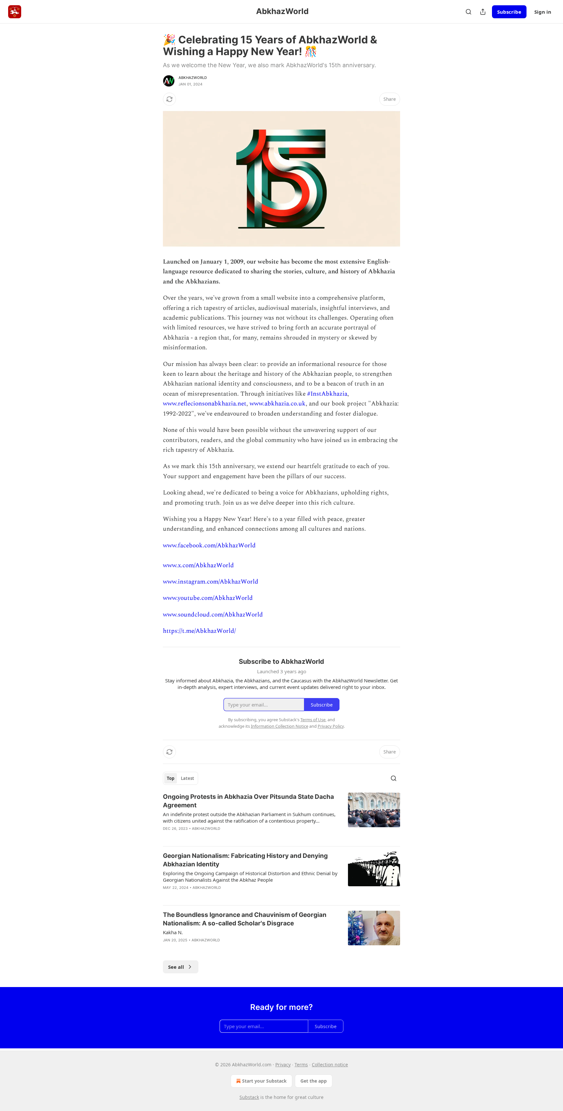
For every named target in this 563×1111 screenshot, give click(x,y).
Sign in (542, 11)
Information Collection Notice (279, 726)
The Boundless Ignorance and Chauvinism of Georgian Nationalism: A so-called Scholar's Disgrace (244, 919)
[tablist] (180, 778)
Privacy (283, 1064)
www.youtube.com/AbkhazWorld (208, 598)
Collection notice (330, 1064)
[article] (281, 817)
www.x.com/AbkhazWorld (198, 565)
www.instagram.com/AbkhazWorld (210, 581)
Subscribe (509, 11)
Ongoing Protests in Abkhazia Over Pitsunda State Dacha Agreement (248, 801)
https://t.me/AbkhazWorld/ (199, 631)
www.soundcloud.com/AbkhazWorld (213, 614)
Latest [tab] (187, 778)
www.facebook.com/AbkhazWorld (209, 545)
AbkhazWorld (193, 77)
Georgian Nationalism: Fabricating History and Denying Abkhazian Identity (245, 860)
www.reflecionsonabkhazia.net (204, 403)
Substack (249, 1097)
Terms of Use (312, 720)
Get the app (313, 1081)
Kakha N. (173, 932)
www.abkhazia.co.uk (278, 403)
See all (176, 967)
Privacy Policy (331, 726)
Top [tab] (170, 778)
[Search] (468, 11)
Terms (301, 1064)
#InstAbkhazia (327, 394)
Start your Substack (264, 1081)
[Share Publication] (482, 11)
